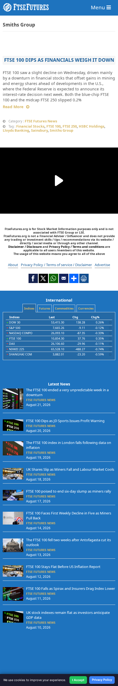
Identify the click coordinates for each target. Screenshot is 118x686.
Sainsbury (39, 130)
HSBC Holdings (91, 126)
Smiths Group (61, 130)
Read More (13, 106)
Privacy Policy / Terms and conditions (76, 247)
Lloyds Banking (16, 130)
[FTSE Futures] (59, 7)
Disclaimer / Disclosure (25, 247)
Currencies (86, 308)
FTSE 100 (53, 126)
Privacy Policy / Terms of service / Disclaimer (56, 264)
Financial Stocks (30, 126)
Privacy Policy (102, 680)
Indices (29, 308)
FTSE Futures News (41, 121)
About (13, 264)
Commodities (64, 308)
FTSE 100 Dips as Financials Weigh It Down (59, 60)
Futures (44, 308)
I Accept (78, 680)
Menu (98, 7)
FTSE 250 (70, 126)
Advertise (102, 264)
